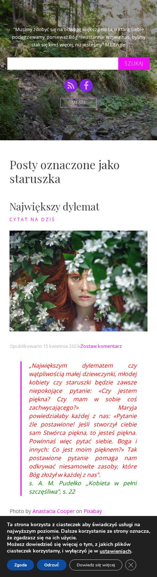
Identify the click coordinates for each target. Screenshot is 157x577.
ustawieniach (115, 551)
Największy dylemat (54, 206)
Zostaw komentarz (101, 346)
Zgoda (20, 565)
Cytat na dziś (32, 219)
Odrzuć (51, 565)
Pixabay (93, 511)
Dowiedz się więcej (96, 565)
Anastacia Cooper (53, 511)
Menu (79, 102)
